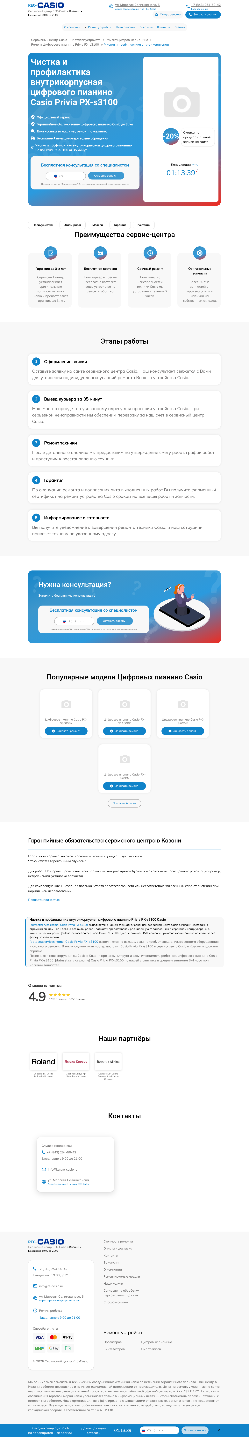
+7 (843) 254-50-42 (206, 5)
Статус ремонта (170, 14)
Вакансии (146, 27)
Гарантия (120, 225)
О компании (72, 27)
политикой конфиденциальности (113, 184)
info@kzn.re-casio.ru (62, 1169)
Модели (97, 225)
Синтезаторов (114, 1349)
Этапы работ (72, 225)
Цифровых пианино (156, 1342)
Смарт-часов (151, 1349)
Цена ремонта (125, 27)
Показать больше (124, 803)
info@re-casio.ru (51, 1286)
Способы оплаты (116, 1302)
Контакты (163, 27)
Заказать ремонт (68, 731)
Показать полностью (44, 900)
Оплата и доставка (117, 1248)
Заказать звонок (205, 14)
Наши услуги (113, 1283)
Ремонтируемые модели (121, 1276)
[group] (43, 1065)
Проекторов (112, 1342)
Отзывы (179, 27)
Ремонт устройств (99, 27)
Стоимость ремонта (118, 1241)
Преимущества (43, 225)
